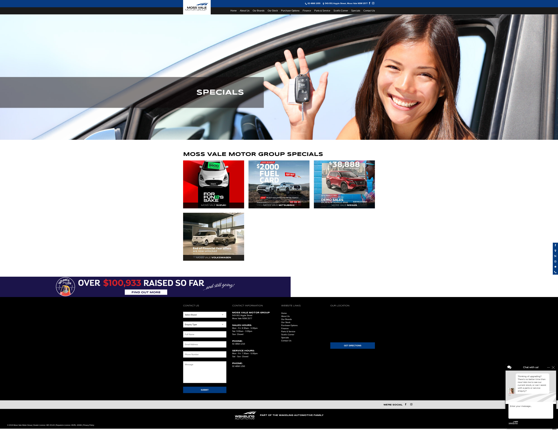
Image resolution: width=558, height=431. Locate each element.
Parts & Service (322, 10)
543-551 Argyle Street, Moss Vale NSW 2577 (346, 3)
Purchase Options (290, 10)
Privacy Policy (88, 425)
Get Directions (352, 345)
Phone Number (192, 354)
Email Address (191, 344)
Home (233, 10)
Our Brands (258, 10)
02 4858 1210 (238, 344)
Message (189, 364)
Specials (355, 10)
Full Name (189, 334)
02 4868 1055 (314, 3)
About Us (245, 10)
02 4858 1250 (238, 366)
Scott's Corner (340, 10)
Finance (307, 10)
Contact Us (369, 10)
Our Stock (273, 10)
